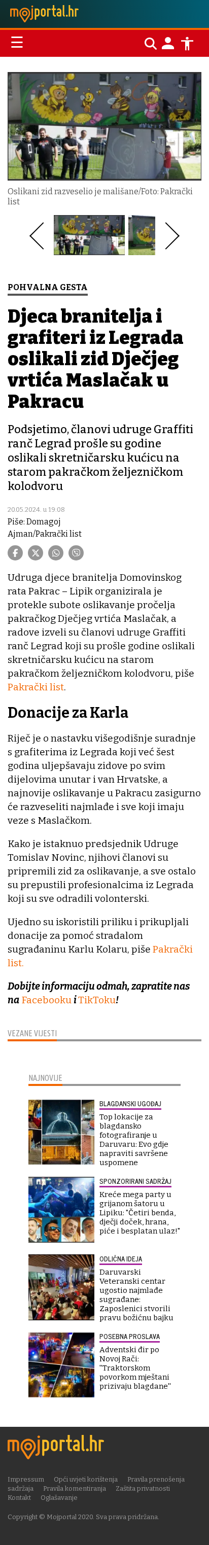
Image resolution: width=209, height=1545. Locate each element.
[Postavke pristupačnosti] (187, 44)
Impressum (26, 1479)
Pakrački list (36, 687)
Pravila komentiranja (74, 1488)
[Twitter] (35, 552)
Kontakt (19, 1497)
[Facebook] (15, 552)
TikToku (97, 1000)
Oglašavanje (59, 1497)
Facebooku (46, 1000)
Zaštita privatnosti (143, 1488)
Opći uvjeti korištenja (86, 1479)
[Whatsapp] (55, 552)
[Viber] (76, 552)
